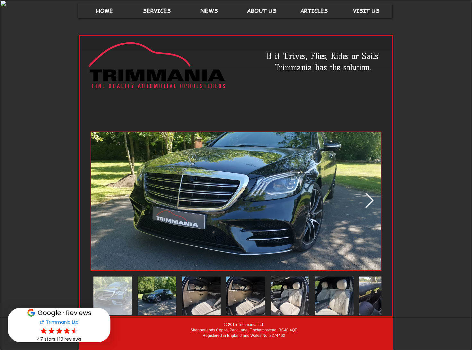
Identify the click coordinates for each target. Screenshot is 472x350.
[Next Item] (369, 201)
